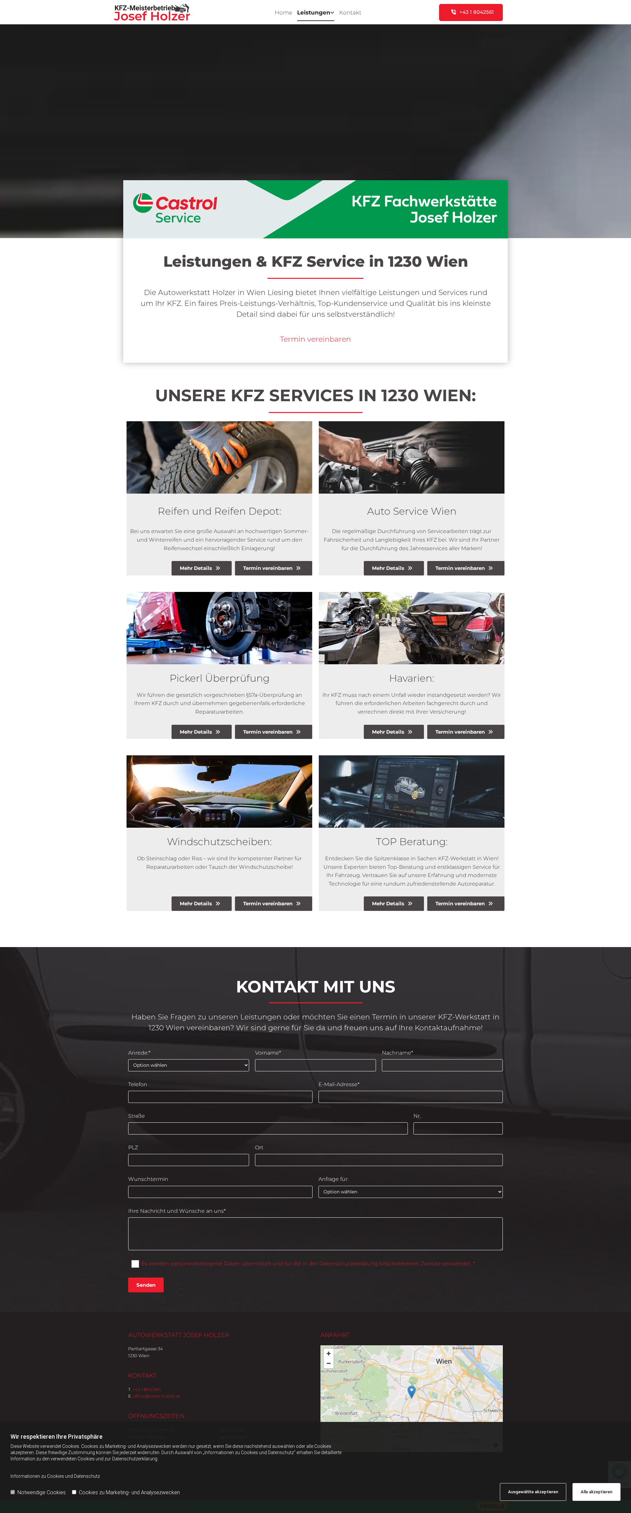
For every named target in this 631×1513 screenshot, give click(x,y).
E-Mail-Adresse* (339, 1084)
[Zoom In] (329, 1353)
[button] (471, 12)
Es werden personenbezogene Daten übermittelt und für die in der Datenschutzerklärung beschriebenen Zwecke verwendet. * (308, 1263)
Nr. (417, 1116)
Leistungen (313, 12)
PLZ (133, 1147)
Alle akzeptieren (596, 1491)
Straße (136, 1116)
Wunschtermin (148, 1179)
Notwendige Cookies (41, 1492)
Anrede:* (139, 1053)
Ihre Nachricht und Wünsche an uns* (177, 1211)
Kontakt (350, 12)
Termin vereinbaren (315, 339)
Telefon (137, 1084)
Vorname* (268, 1053)
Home (283, 12)
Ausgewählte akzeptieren (533, 1491)
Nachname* (397, 1053)
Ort (259, 1147)
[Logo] (171, 12)
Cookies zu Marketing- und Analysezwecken (129, 1492)
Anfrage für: (333, 1179)
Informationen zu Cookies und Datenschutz (55, 1476)
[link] (313, 12)
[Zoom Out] (329, 1363)
